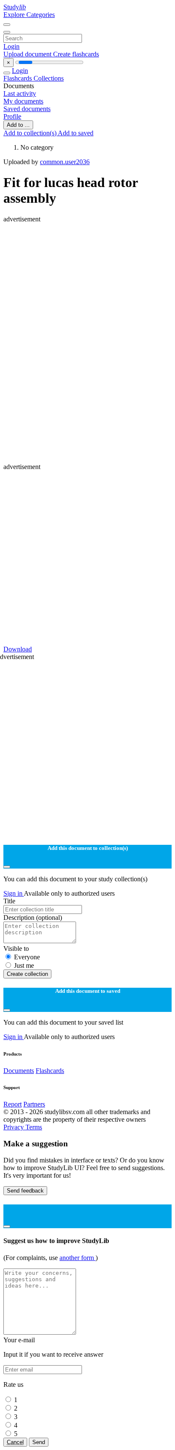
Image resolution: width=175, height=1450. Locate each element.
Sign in (13, 893)
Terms (33, 1127)
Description (32, 917)
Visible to (16, 948)
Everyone (27, 957)
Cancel (15, 1442)
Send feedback (25, 1190)
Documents (18, 1070)
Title (9, 901)
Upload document (28, 54)
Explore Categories (29, 14)
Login (11, 46)
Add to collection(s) (30, 133)
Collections (49, 78)
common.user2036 (65, 161)
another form (77, 1257)
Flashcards (18, 78)
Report (12, 1104)
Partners (34, 1104)
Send (38, 1442)
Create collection (27, 974)
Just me (24, 965)
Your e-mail (19, 1340)
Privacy (14, 1127)
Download (17, 649)
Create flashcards (76, 54)
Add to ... (18, 125)
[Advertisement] (87, 310)
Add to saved (75, 133)
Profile (12, 116)
